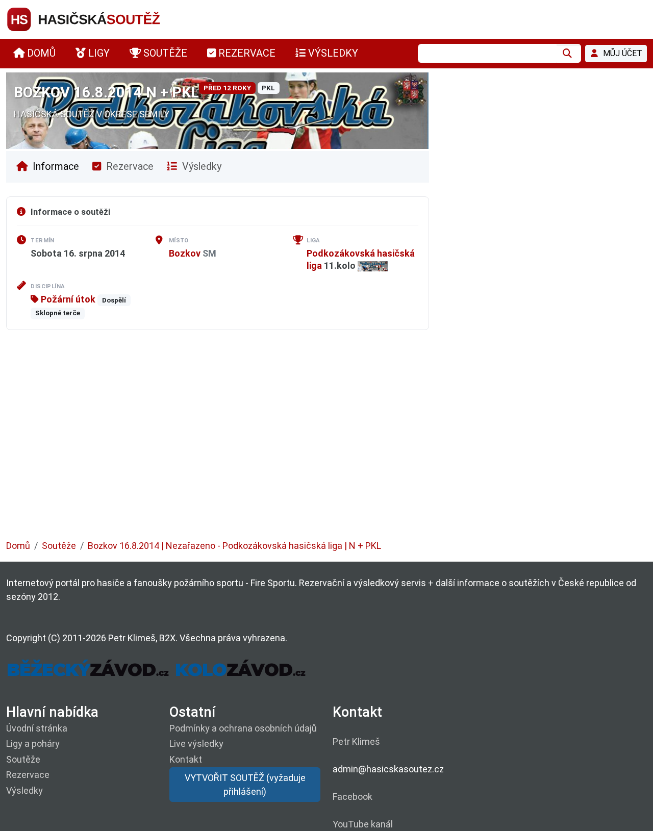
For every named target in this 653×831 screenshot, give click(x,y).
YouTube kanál (363, 824)
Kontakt (185, 759)
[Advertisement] (312, 442)
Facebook (352, 796)
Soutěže (59, 545)
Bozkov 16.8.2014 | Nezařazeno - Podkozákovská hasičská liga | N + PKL (234, 545)
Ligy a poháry (33, 743)
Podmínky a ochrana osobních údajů (243, 728)
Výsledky (200, 166)
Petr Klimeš (356, 741)
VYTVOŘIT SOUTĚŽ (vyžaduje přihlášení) (245, 784)
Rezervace (129, 166)
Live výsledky (196, 743)
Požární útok (67, 299)
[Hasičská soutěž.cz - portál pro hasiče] (103, 18)
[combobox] (487, 53)
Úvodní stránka (36, 728)
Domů (18, 545)
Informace (54, 166)
